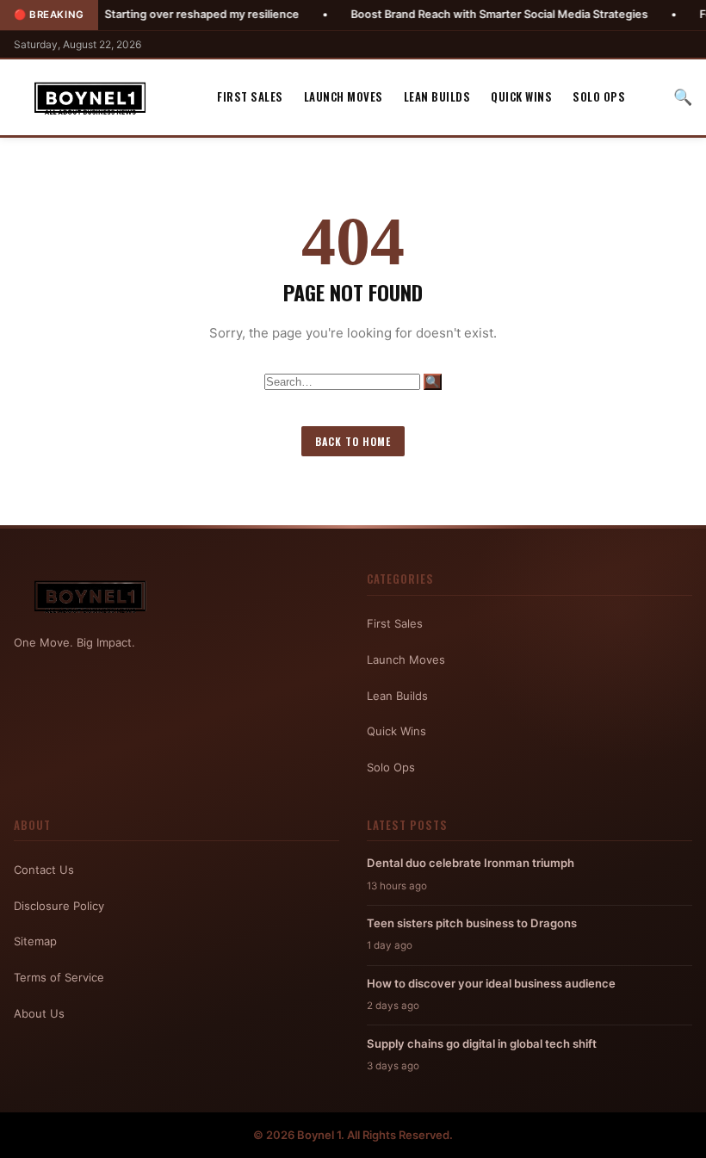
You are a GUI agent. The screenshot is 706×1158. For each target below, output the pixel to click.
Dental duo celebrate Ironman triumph (470, 863)
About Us (39, 1013)
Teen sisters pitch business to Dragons (472, 923)
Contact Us (44, 869)
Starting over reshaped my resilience (168, 14)
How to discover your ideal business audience (491, 983)
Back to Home (353, 441)
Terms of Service (59, 977)
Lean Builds (437, 96)
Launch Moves (343, 96)
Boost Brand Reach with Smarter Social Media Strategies (466, 14)
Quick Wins (521, 96)
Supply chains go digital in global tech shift (482, 1043)
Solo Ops (599, 96)
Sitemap (35, 941)
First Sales (250, 96)
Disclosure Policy (59, 906)
